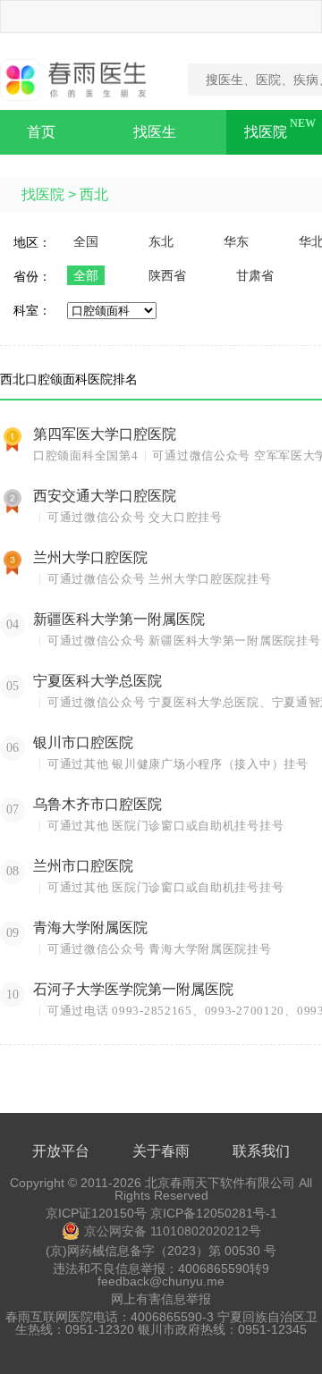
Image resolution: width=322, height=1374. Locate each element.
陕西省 (167, 275)
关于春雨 (161, 1151)
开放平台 (60, 1151)
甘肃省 (255, 275)
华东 (236, 241)
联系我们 (261, 1151)
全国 (85, 241)
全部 (85, 275)
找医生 (154, 131)
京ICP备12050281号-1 (213, 1213)
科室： (32, 310)
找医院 (265, 131)
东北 (161, 241)
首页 (41, 131)
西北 (94, 194)
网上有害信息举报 (161, 1299)
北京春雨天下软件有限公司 (220, 1183)
